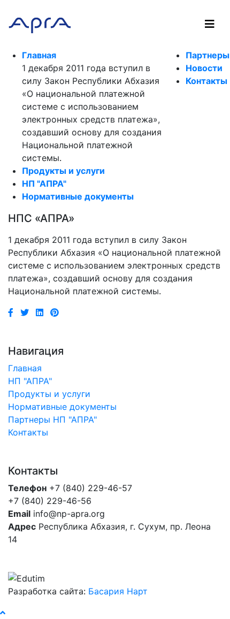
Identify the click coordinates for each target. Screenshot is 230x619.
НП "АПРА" (44, 183)
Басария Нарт (118, 591)
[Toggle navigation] (209, 24)
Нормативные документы (78, 196)
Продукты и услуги (63, 170)
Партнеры (207, 55)
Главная (39, 55)
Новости (204, 68)
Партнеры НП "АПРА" (52, 419)
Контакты (206, 80)
